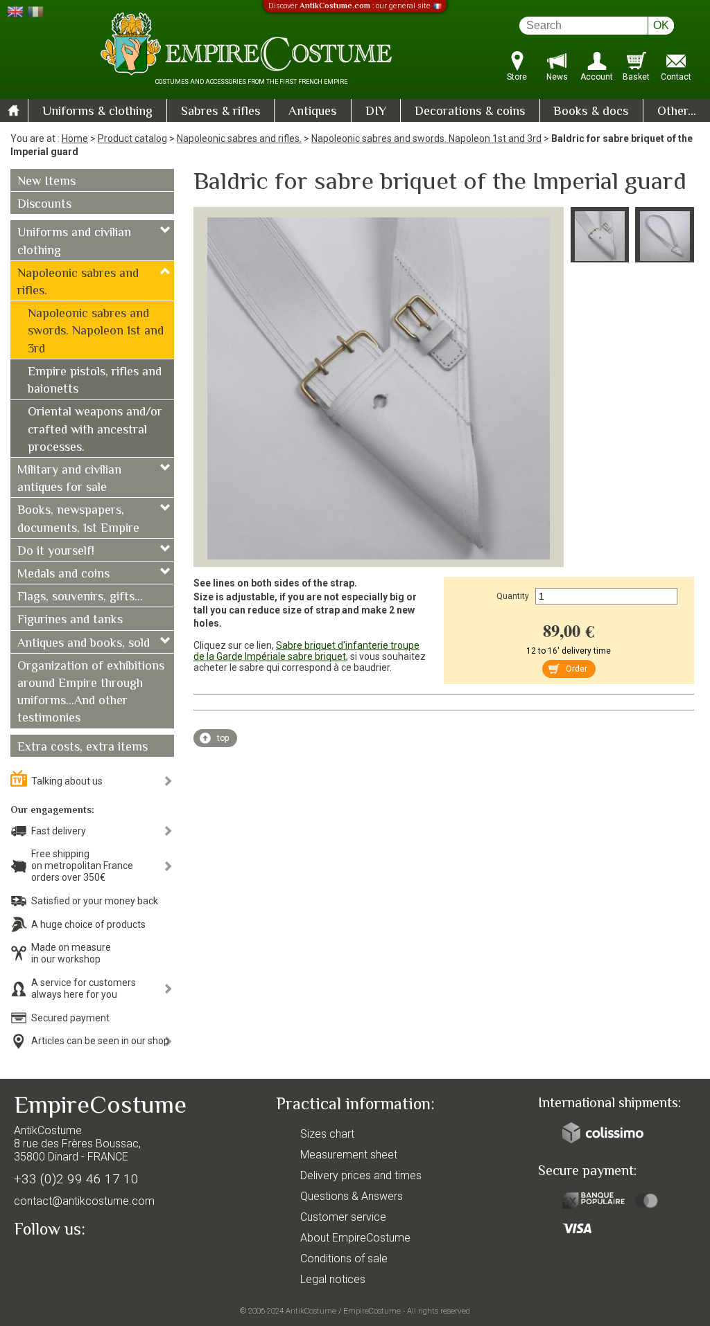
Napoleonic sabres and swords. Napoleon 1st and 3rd (426, 138)
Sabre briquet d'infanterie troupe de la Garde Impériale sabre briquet (306, 651)
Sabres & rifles (221, 112)
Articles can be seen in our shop (100, 1040)
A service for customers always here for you (83, 988)
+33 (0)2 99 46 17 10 (76, 1179)
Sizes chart (327, 1133)
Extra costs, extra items (82, 748)
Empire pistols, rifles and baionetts (95, 381)
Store (517, 77)
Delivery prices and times (361, 1175)
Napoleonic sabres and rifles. (239, 138)
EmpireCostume (372, 1311)
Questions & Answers (351, 1196)
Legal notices (332, 1279)
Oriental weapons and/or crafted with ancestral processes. (95, 430)
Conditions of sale (344, 1258)
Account (596, 77)
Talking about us (67, 781)
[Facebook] (48, 1261)
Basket (636, 77)
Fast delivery (58, 830)
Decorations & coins (470, 112)
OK (661, 25)
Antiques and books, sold (83, 644)
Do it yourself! (55, 552)
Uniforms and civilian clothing (74, 242)
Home (75, 138)
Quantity (512, 596)
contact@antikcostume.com (84, 1201)
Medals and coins (63, 574)
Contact (676, 77)
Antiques (312, 112)
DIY (375, 112)
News (557, 77)
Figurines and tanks (70, 620)
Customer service (343, 1217)
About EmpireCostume (355, 1237)
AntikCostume (311, 1311)
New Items (46, 182)
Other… (676, 112)
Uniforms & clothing (97, 112)
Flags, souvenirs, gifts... (80, 597)
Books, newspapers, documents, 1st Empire (78, 519)
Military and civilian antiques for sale (69, 479)
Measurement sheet (348, 1154)
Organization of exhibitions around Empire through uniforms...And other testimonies (90, 693)
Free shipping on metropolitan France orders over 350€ (82, 865)
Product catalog (132, 138)
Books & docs (591, 112)
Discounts (44, 205)
